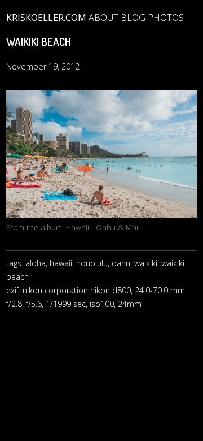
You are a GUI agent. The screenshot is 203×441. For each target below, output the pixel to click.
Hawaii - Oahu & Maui (104, 227)
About (103, 17)
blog (133, 17)
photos (166, 17)
